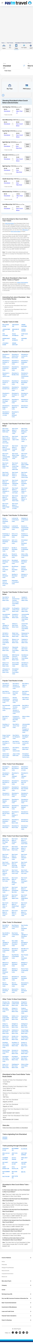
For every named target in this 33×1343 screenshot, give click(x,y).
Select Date (27, 110)
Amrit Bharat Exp (7, 119)
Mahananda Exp (7, 191)
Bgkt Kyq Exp (6, 166)
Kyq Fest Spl (6, 131)
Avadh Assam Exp (7, 179)
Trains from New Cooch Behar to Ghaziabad (15, 1127)
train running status (16, 231)
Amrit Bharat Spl (7, 204)
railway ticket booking (22, 282)
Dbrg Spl (5, 155)
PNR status (25, 229)
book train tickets (9, 223)
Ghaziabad (7, 111)
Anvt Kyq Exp (6, 107)
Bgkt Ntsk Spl (6, 142)
